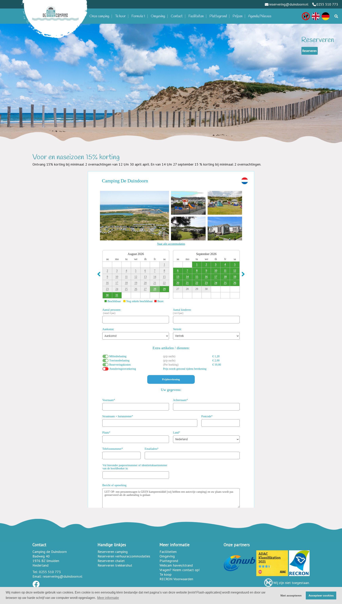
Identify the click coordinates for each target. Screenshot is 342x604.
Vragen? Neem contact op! (180, 570)
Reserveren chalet (111, 560)
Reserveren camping (113, 551)
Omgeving (158, 16)
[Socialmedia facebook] (36, 585)
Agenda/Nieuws (259, 16)
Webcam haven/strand (176, 565)
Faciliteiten (196, 16)
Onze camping (99, 16)
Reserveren (309, 51)
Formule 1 (138, 16)
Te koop (165, 574)
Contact (177, 16)
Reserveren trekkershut (115, 565)
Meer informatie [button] (108, 597)
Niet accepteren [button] (291, 595)
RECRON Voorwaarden (176, 579)
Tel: (35, 572)
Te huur (120, 16)
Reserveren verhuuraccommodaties (124, 556)
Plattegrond (218, 16)
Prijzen (237, 16)
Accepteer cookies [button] (321, 595)
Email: (37, 576)
